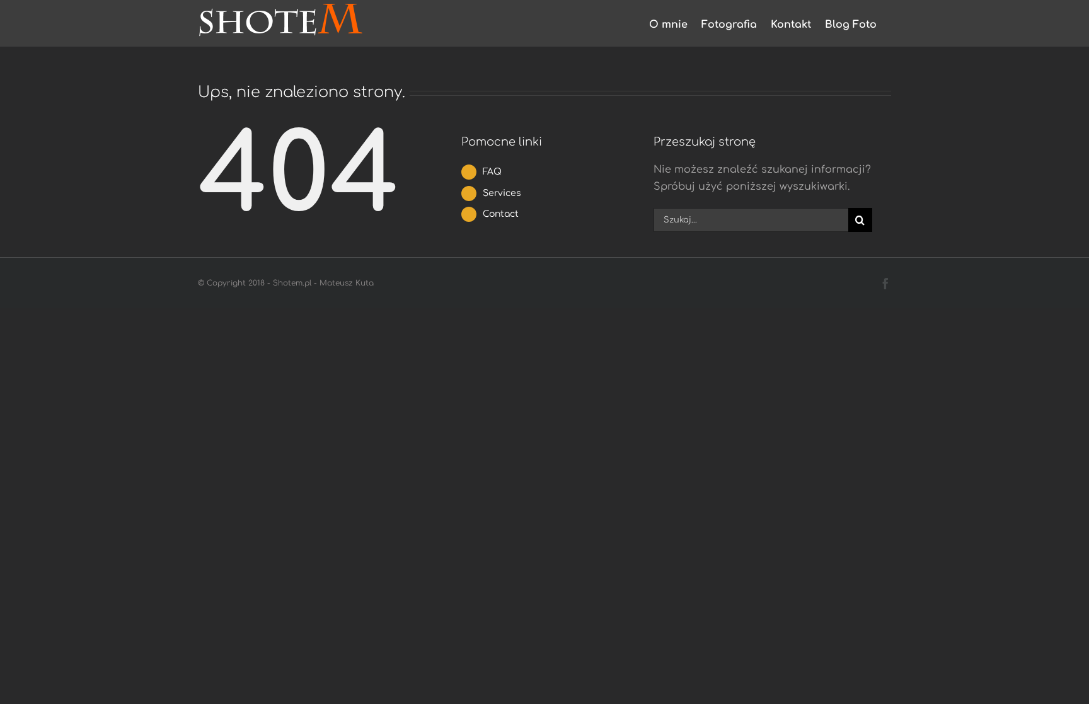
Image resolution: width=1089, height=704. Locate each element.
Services (502, 193)
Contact (501, 214)
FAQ (492, 171)
